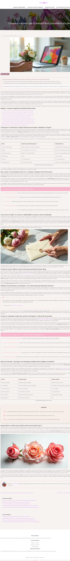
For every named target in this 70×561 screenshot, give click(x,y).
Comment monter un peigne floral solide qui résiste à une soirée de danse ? (16, 502)
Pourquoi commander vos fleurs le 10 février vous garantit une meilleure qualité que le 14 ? (19, 520)
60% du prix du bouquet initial (27, 273)
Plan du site (35, 560)
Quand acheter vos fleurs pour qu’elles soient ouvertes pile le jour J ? (15, 125)
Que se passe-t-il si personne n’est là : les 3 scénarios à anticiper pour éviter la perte (17, 112)
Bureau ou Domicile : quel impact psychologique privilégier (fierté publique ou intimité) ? (18, 123)
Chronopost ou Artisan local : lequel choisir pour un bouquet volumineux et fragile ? (17, 110)
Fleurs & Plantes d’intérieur (35, 7)
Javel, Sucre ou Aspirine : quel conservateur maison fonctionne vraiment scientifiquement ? (19, 500)
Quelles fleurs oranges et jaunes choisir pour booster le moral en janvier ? (16, 516)
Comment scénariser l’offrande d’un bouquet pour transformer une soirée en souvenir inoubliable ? (21, 521)
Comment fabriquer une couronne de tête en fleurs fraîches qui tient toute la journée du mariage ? (20, 507)
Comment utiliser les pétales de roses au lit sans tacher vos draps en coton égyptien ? (18, 518)
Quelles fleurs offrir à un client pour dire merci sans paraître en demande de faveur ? (18, 492)
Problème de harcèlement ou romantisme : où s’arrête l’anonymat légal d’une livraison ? (18, 118)
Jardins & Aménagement (19, 7)
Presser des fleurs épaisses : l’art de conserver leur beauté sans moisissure (16, 503)
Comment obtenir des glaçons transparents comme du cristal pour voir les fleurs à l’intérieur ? (20, 505)
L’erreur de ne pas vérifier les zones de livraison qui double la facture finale (16, 116)
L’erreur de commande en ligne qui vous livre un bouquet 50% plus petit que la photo (18, 121)
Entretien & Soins (49, 7)
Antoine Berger (15, 483)
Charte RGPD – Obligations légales (17, 305)
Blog (2, 35)
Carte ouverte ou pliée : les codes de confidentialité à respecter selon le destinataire (17, 114)
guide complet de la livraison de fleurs (45, 319)
